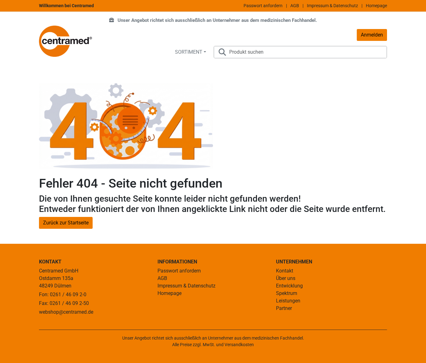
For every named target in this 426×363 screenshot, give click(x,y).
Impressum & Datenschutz (332, 5)
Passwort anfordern (263, 5)
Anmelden (372, 35)
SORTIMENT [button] (188, 52)
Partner (284, 308)
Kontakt (284, 271)
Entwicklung (289, 286)
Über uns (285, 278)
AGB (294, 5)
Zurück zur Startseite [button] (66, 223)
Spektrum (286, 293)
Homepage (376, 5)
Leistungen (288, 301)
